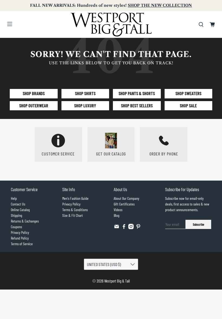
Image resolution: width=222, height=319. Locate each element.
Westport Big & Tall (117, 280)
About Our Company (126, 198)
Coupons (16, 226)
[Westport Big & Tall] (111, 24)
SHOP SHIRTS (85, 93)
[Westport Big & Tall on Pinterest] (138, 227)
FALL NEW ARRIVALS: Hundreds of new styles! (111, 5)
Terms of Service (22, 243)
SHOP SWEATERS (188, 93)
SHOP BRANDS (34, 93)
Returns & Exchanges (25, 221)
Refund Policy (20, 238)
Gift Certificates (124, 204)
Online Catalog (20, 209)
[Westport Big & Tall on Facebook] (124, 227)
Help (14, 198)
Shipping (16, 215)
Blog (116, 215)
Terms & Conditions (75, 209)
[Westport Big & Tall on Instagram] (131, 227)
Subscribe (198, 224)
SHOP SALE (188, 105)
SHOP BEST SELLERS (137, 105)
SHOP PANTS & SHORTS (137, 93)
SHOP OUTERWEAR (33, 105)
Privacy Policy (20, 232)
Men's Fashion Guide (75, 198)
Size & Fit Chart (72, 215)
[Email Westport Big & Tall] (117, 227)
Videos (118, 209)
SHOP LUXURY (85, 105)
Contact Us (18, 204)
